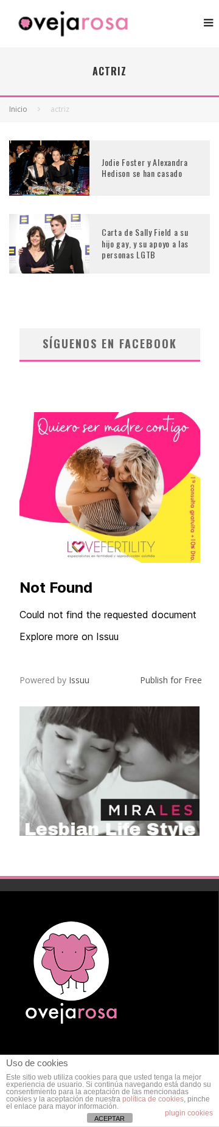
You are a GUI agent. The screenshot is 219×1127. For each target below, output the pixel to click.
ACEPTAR (109, 1118)
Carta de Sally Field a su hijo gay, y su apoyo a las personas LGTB (145, 243)
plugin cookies (189, 1113)
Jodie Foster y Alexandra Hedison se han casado (145, 167)
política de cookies (153, 1099)
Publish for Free (171, 680)
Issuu (79, 680)
